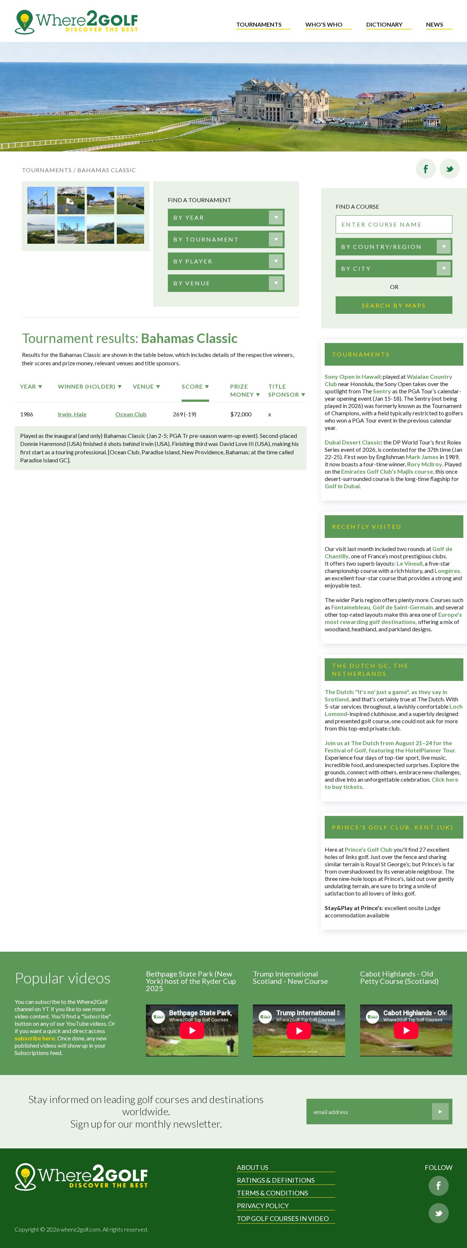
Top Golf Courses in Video (283, 1218)
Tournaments (259, 24)
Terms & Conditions (272, 1193)
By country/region (381, 246)
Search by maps (394, 305)
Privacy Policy (263, 1206)
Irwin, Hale (72, 414)
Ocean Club (131, 414)
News (434, 24)
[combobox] (226, 217)
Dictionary (384, 24)
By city (356, 268)
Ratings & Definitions (275, 1180)
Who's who (324, 24)
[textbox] (188, 217)
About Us (252, 1167)
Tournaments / (49, 169)
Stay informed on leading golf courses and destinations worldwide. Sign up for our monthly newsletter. (147, 1111)
